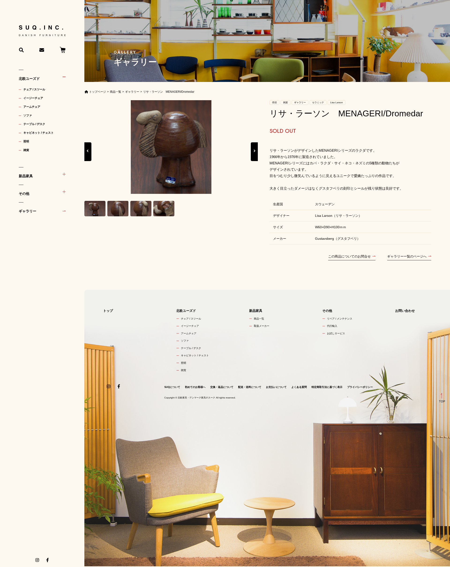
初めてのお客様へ (195, 387)
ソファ (27, 115)
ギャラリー (27, 211)
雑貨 (26, 150)
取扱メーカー (261, 325)
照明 (26, 141)
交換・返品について (221, 387)
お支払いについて (276, 387)
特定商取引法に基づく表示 (326, 387)
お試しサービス (336, 333)
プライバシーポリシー (360, 387)
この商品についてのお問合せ (349, 256)
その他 (24, 193)
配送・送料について (249, 387)
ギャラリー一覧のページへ (407, 256)
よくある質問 (299, 387)
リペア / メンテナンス (339, 318)
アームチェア (31, 106)
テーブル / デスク (34, 124)
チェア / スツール (34, 89)
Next (254, 156)
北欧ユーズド (29, 79)
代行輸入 (332, 325)
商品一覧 (259, 318)
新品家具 (26, 176)
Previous (87, 156)
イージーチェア (33, 98)
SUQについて (172, 387)
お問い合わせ (405, 311)
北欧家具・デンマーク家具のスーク (196, 397)
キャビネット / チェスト (38, 132)
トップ (108, 311)
